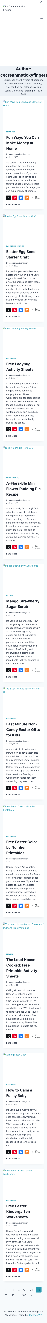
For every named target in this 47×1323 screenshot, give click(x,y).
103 (24, 1295)
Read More (13, 204)
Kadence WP (35, 1315)
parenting (11, 246)
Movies (20, 246)
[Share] (21, 198)
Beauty (9, 596)
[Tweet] (8, 198)
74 (31, 1289)
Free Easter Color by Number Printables (21, 847)
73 (24, 1289)
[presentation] (23, 113)
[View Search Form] (41, 2)
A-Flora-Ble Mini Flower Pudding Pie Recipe (23, 489)
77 (13, 1295)
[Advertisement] (23, 48)
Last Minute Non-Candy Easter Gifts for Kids (23, 729)
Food (8, 478)
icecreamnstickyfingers (18, 154)
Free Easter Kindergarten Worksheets (18, 1211)
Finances (10, 132)
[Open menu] (41, 18)
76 (6, 1295)
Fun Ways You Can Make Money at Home (22, 143)
